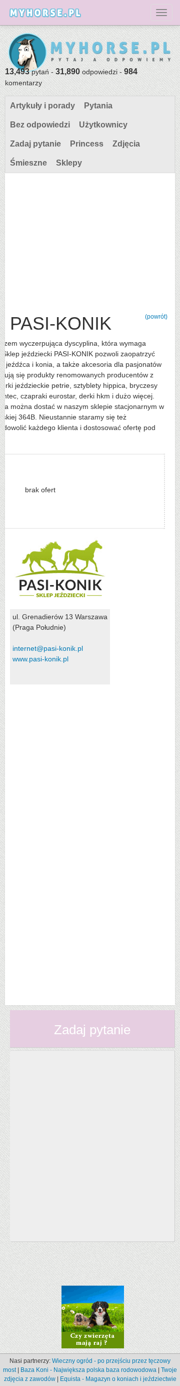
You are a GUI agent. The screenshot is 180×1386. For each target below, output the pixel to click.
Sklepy (69, 163)
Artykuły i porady (42, 105)
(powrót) (156, 316)
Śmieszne (28, 163)
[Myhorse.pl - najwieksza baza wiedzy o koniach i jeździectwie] (90, 53)
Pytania (98, 105)
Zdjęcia (126, 144)
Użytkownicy (103, 124)
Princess (87, 144)
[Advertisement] (89, 241)
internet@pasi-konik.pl (47, 648)
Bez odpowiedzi (40, 124)
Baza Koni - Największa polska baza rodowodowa (88, 1369)
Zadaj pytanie (35, 144)
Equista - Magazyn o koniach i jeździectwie (118, 1378)
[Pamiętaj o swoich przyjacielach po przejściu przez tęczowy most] (93, 1316)
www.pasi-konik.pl (40, 659)
